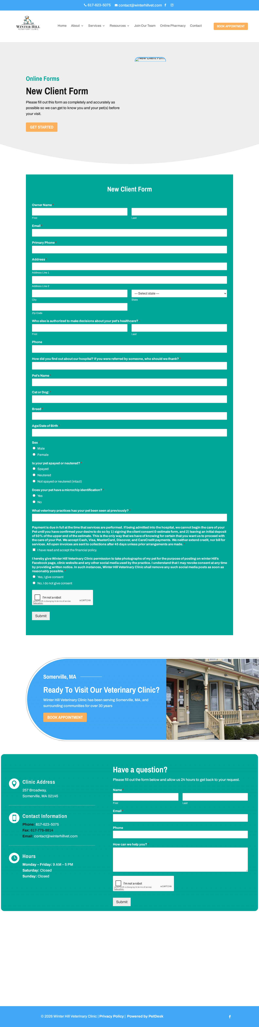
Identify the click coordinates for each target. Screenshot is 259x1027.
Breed (37, 409)
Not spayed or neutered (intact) (59, 481)
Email (37, 226)
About (75, 25)
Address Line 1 (40, 272)
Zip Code (37, 313)
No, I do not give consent (54, 583)
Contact (196, 25)
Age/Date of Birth (46, 425)
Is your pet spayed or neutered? (57, 463)
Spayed (43, 469)
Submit (41, 616)
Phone (37, 342)
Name (118, 790)
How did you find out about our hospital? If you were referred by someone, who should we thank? (106, 358)
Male (41, 448)
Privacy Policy (111, 1016)
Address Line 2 (40, 286)
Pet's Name (41, 375)
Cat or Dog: (41, 392)
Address (39, 259)
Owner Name (43, 205)
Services (94, 25)
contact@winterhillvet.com (55, 836)
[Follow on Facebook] (230, 1016)
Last (134, 218)
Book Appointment (231, 26)
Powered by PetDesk (145, 1016)
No (39, 502)
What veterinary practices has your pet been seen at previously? (81, 510)
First (34, 218)
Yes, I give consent (50, 577)
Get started (41, 127)
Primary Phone (44, 242)
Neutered (44, 475)
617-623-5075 (47, 824)
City (34, 299)
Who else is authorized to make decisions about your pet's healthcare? (86, 321)
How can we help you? (131, 844)
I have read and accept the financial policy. (67, 550)
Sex (36, 442)
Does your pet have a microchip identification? (68, 490)
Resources (118, 25)
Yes (39, 496)
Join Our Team (145, 25)
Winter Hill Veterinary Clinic (65, 700)
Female (43, 454)
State (135, 299)
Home (62, 25)
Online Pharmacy (173, 25)
